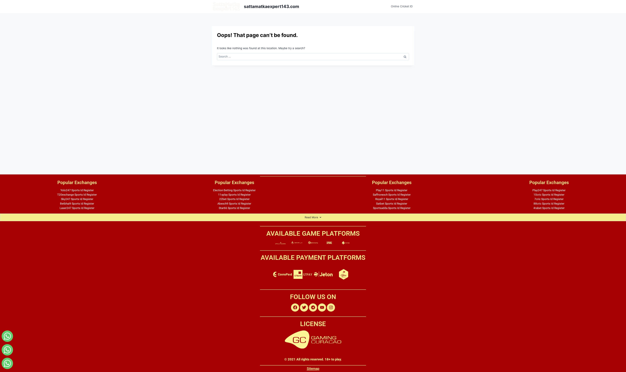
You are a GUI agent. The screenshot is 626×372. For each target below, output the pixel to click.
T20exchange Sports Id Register (77, 194)
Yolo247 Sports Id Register (77, 190)
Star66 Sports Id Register (234, 208)
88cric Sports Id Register (549, 203)
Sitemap (313, 369)
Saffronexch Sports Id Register (392, 194)
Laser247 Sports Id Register (77, 208)
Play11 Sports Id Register (391, 190)
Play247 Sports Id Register (549, 190)
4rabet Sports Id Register (549, 208)
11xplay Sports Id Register (234, 194)
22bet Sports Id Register (234, 199)
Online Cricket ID (402, 6)
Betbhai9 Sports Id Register (77, 203)
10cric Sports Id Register (549, 194)
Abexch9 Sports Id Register (234, 203)
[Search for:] (313, 56)
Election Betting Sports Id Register (234, 190)
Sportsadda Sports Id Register (391, 208)
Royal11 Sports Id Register (391, 199)
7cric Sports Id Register (549, 199)
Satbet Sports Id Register (391, 203)
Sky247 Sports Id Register (77, 199)
